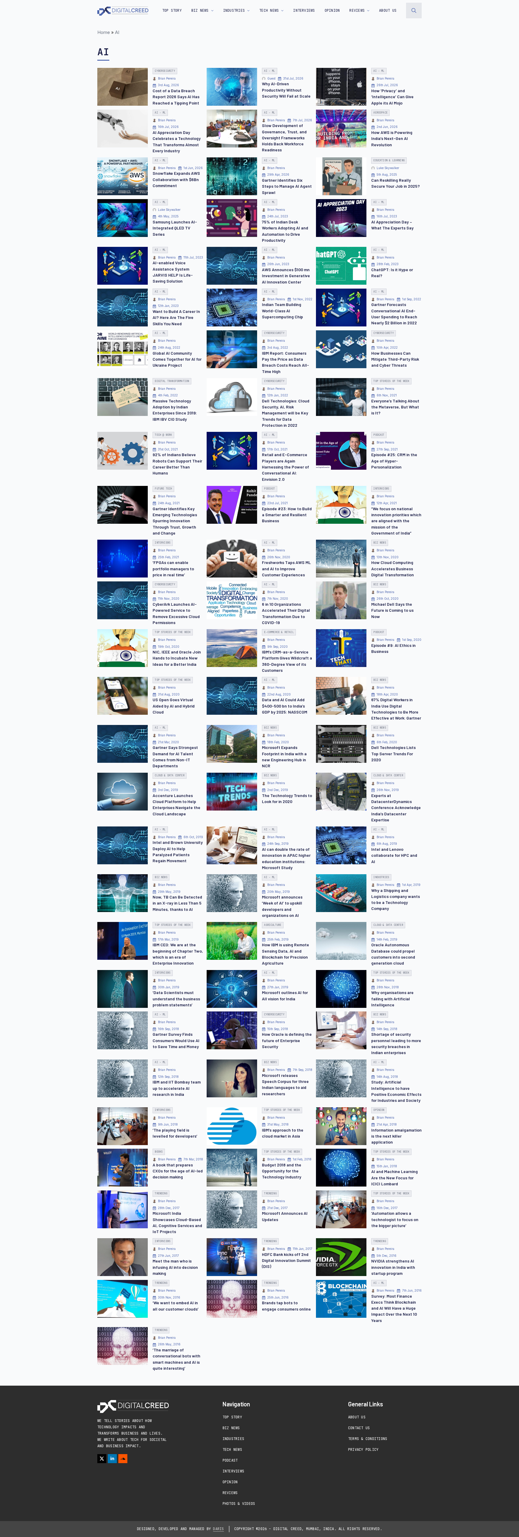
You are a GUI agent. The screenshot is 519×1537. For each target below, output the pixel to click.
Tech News (232, 1449)
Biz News (231, 1428)
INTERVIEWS (304, 10)
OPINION (332, 10)
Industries (233, 1438)
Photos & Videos (239, 1503)
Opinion (230, 1482)
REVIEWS (357, 10)
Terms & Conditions (367, 1438)
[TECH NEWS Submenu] (281, 10)
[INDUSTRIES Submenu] (247, 10)
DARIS (218, 1528)
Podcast (230, 1460)
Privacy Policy (363, 1449)
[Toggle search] (414, 10)
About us (387, 10)
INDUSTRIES (234, 10)
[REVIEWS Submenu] (367, 10)
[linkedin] (112, 1458)
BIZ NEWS (200, 10)
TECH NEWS (269, 10)
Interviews (233, 1471)
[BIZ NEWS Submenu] (211, 10)
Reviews (230, 1492)
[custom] (122, 1458)
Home (103, 32)
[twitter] (101, 1458)
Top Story (172, 10)
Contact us (359, 1428)
